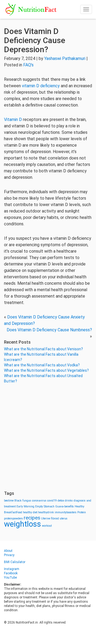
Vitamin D (13, 119)
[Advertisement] (48, 437)
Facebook (11, 573)
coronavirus (39, 500)
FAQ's (28, 64)
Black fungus (22, 500)
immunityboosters (66, 512)
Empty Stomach (44, 506)
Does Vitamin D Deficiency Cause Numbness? (49, 329)
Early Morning (25, 506)
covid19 (52, 500)
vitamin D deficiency (41, 85)
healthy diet (30, 512)
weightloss (22, 524)
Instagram (11, 569)
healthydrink (46, 512)
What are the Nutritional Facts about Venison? (43, 349)
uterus (63, 518)
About (8, 551)
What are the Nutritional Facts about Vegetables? (46, 370)
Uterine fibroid (50, 518)
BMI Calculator (14, 562)
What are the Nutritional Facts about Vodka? (42, 365)
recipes (32, 518)
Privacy (9, 555)
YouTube (10, 577)
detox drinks (65, 500)
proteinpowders (13, 518)
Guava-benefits (64, 506)
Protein (81, 512)
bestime (9, 500)
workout (47, 525)
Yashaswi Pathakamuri (64, 58)
